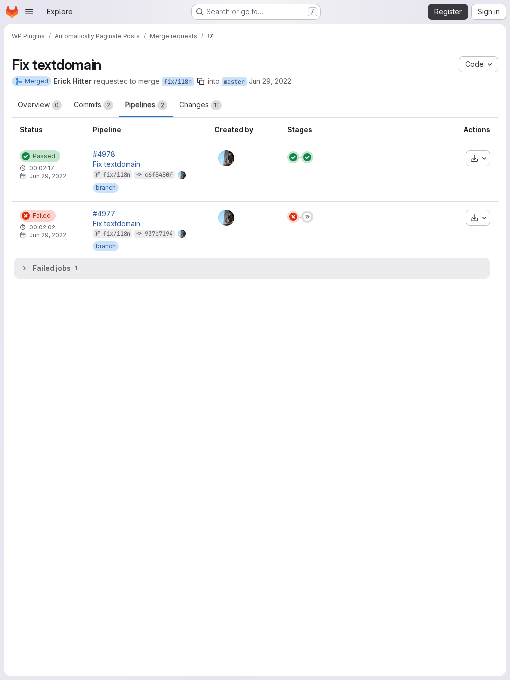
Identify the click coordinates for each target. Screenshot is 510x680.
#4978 (104, 154)
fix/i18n (178, 82)
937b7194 (159, 234)
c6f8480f (159, 175)
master (234, 82)
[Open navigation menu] (29, 12)
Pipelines (144, 104)
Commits (92, 104)
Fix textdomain (116, 164)
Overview (38, 104)
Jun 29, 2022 (270, 81)
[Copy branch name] (201, 81)
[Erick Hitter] (226, 158)
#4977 (104, 214)
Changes (199, 104)
